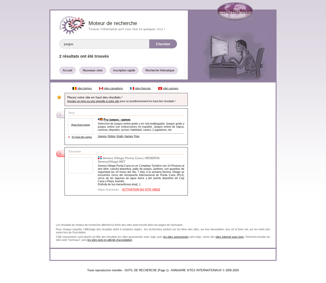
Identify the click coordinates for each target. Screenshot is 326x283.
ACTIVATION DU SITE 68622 (141, 189)
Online (112, 136)
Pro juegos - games (117, 119)
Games (128, 136)
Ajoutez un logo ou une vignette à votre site (93, 101)
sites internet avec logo (230, 236)
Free (136, 136)
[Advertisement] (231, 151)
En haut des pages (82, 137)
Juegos (102, 136)
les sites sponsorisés (176, 236)
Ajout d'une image (80, 124)
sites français (143, 88)
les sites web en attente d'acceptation (109, 240)
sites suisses (170, 88)
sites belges (84, 88)
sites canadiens (113, 88)
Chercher (163, 44)
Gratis (120, 136)
